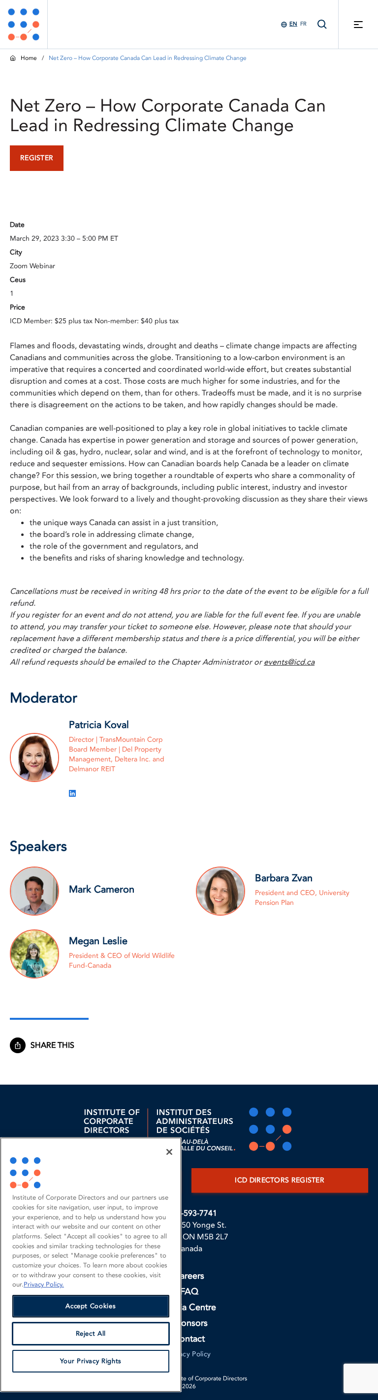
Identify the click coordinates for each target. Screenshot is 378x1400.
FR (303, 24)
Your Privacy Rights (91, 1361)
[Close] (169, 1152)
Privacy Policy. (44, 1284)
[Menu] (358, 24)
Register (36, 158)
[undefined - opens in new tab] (72, 793)
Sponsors (189, 1323)
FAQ (189, 1292)
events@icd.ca (289, 662)
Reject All (91, 1333)
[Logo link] (23, 24)
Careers (189, 1276)
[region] (91, 1264)
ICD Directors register (279, 1180)
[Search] (322, 24)
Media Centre (189, 1307)
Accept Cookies (90, 1306)
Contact (189, 1339)
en (293, 24)
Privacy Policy (189, 1354)
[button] (57, 1045)
